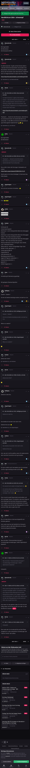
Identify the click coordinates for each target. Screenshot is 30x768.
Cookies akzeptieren (22, 761)
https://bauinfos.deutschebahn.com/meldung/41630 (14, 76)
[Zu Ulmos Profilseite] (2, 273)
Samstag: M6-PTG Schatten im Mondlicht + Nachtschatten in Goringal (13, 722)
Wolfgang (7, 290)
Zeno (3, 706)
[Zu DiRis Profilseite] (2, 464)
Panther (7, 223)
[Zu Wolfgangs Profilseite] (2, 291)
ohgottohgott (8, 184)
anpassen (7, 756)
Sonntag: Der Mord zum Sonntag (11, 705)
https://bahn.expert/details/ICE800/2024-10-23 (13, 171)
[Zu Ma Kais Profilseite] (2, 537)
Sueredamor (5, 717)
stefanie (7, 436)
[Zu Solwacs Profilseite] (2, 478)
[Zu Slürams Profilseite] (2, 88)
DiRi (6, 463)
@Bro (14, 608)
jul (2, 690)
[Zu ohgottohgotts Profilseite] (2, 185)
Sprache (4, 746)
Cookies (26, 746)
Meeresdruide (6, 26)
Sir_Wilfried (5, 701)
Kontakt (21, 746)
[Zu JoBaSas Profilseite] (2, 209)
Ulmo (6, 272)
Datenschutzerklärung (13, 746)
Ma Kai (6, 536)
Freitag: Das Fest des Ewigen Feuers (11, 713)
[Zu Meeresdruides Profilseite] (2, 27)
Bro (18, 483)
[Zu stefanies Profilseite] (2, 436)
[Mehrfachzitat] (2, 54)
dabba (6, 134)
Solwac (6, 478)
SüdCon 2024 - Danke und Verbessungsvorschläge (9, 688)
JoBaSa (6, 209)
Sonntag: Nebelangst (7, 697)
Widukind (4, 727)
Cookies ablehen (7, 761)
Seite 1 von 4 (14, 39)
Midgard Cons (17, 26)
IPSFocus (17, 748)
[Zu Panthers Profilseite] (2, 224)
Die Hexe (4, 693)
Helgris (3, 698)
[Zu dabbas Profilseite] (2, 134)
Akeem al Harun (5, 714)
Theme (12, 748)
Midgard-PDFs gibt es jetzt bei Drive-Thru (13, 13)
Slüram (6, 87)
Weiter (24, 39)
